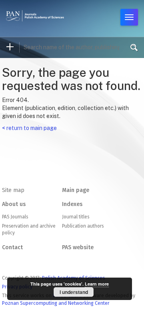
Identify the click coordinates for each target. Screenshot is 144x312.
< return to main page (29, 128)
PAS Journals (15, 217)
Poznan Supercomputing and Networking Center (56, 303)
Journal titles (75, 217)
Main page (75, 190)
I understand (74, 292)
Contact (12, 247)
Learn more (97, 284)
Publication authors (83, 226)
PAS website (78, 247)
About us (14, 204)
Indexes (72, 204)
